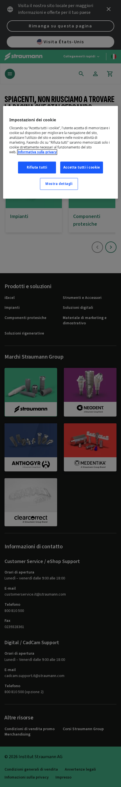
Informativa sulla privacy (37, 152)
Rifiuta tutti (37, 167)
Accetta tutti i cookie (81, 167)
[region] (60, 152)
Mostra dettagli (59, 184)
